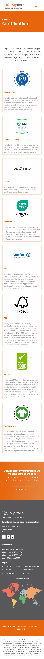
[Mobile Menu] (35, 6)
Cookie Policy (7, 570)
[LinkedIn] (12, 537)
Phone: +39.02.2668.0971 (12, 555)
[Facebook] (4, 537)
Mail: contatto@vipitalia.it (12, 549)
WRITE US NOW (22, 489)
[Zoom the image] (12, 512)
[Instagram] (8, 537)
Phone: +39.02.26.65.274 (12, 552)
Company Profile (8, 573)
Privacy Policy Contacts (11, 566)
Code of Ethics (28, 570)
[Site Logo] (14, 5)
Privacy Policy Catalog (31, 566)
